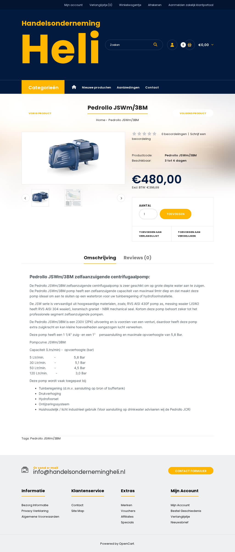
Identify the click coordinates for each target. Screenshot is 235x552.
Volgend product (193, 113)
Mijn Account (180, 505)
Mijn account (73, 5)
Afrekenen (155, 5)
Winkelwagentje (130, 5)
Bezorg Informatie (35, 505)
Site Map (77, 511)
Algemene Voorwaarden (40, 516)
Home (100, 120)
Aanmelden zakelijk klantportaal (190, 5)
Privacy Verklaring (35, 511)
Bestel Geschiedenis (186, 511)
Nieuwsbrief (179, 522)
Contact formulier (191, 471)
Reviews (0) (137, 257)
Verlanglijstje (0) (101, 5)
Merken (126, 505)
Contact (77, 505)
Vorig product (40, 113)
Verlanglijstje (180, 516)
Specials (127, 522)
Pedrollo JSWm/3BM (123, 120)
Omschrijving (100, 257)
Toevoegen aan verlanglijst (150, 234)
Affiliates (127, 516)
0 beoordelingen (174, 134)
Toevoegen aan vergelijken (189, 234)
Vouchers (128, 511)
